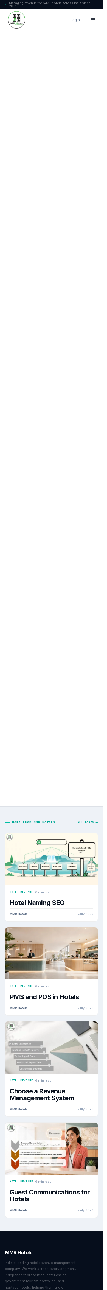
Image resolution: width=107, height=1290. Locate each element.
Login (75, 20)
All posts (85, 822)
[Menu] (93, 20)
